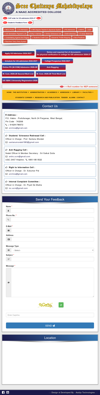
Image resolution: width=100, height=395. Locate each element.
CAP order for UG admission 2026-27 (22, 18)
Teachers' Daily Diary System (15, 41)
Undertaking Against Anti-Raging (17, 37)
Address (9, 235)
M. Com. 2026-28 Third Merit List (51, 74)
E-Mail (9, 226)
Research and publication (47, 97)
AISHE (81, 29)
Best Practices (79, 37)
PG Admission (70, 29)
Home (9, 92)
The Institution (20, 92)
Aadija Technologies (85, 392)
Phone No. (11, 215)
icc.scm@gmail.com (18, 188)
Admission (64, 92)
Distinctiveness (70, 33)
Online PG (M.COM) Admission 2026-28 (20, 67)
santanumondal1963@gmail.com (24, 142)
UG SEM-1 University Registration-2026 (20, 80)
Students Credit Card (40, 37)
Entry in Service (36, 33)
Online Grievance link (53, 33)
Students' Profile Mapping (61, 37)
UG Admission (23, 29)
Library (76, 92)
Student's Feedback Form (17, 22)
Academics (52, 92)
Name (9, 206)
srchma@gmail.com (18, 127)
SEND (48, 325)
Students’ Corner (23, 97)
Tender (64, 97)
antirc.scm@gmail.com (19, 156)
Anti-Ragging (53, 67)
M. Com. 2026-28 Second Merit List (18, 74)
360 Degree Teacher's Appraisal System (46, 29)
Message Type (12, 246)
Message (10, 265)
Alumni (72, 97)
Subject (10, 255)
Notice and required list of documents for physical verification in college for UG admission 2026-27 (64, 53)
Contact (81, 97)
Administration (37, 92)
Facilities (87, 92)
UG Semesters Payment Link (15, 33)
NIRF (90, 30)
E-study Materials (85, 33)
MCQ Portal (9, 29)
